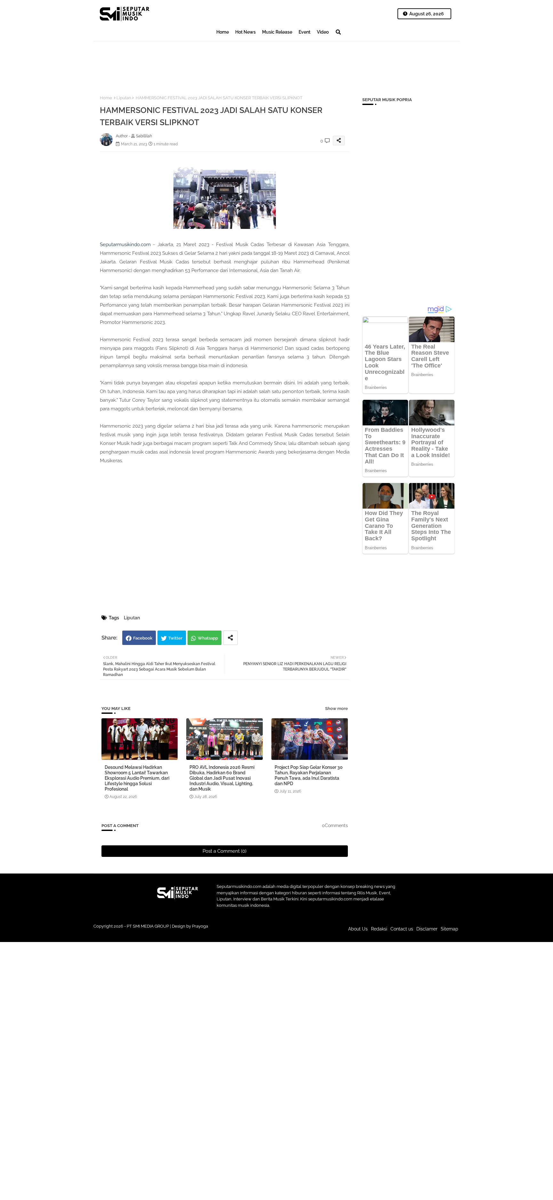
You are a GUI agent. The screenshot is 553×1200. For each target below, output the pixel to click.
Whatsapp (208, 638)
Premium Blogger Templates (233, 932)
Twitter (175, 638)
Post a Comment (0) (224, 851)
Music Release (277, 32)
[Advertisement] (209, 62)
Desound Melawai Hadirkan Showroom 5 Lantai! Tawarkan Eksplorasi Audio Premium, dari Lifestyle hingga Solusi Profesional (137, 778)
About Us (358, 928)
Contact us (401, 928)
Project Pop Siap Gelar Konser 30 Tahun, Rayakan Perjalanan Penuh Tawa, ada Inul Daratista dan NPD (309, 775)
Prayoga (200, 926)
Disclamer (426, 928)
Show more (336, 708)
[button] (338, 32)
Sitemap (449, 928)
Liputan (123, 97)
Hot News (245, 32)
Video (323, 32)
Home (222, 32)
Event (304, 32)
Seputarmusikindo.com (125, 244)
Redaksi (379, 928)
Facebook (142, 638)
